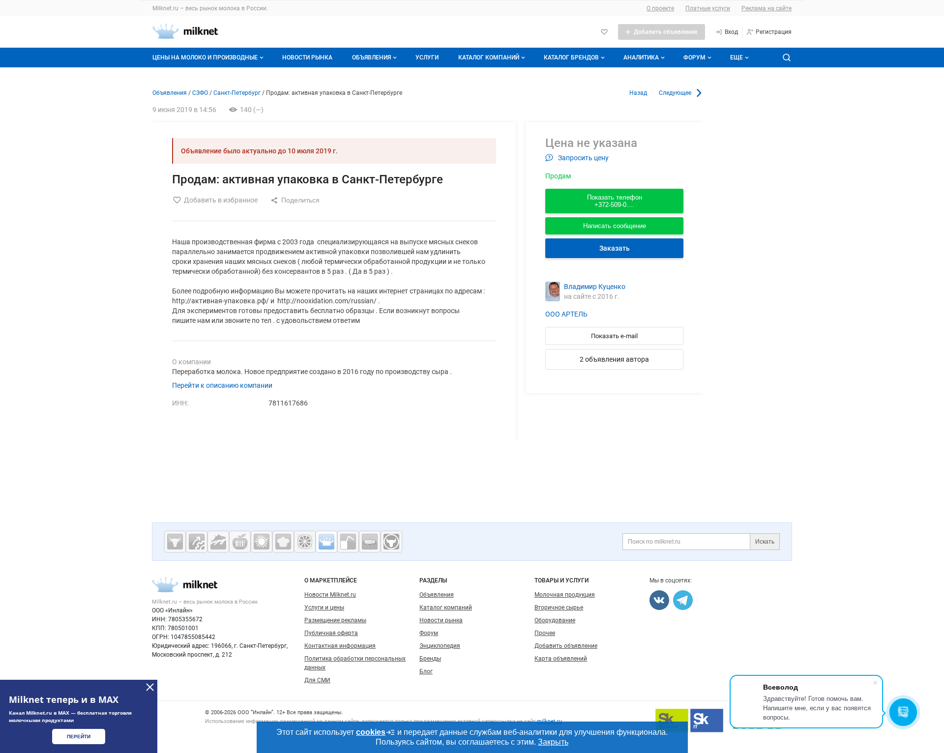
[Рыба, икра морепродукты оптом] (218, 542)
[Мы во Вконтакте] (659, 600)
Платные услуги (707, 8)
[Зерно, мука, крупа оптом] (261, 542)
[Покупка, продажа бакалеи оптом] (370, 542)
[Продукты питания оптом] (240, 542)
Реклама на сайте (766, 8)
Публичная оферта (331, 633)
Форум (694, 57)
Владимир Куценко (594, 286)
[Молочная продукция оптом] (326, 542)
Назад (638, 92)
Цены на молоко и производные (205, 57)
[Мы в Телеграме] (683, 600)
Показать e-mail (614, 336)
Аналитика (641, 57)
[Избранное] (604, 32)
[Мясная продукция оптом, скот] (175, 542)
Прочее (544, 633)
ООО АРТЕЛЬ (566, 314)
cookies (370, 732)
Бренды (430, 658)
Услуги (427, 57)
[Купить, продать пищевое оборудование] (197, 542)
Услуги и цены (324, 607)
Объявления (371, 57)
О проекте (660, 8)
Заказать (614, 248)
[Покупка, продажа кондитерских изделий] (283, 542)
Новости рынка (307, 57)
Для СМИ (317, 680)
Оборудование (554, 620)
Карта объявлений (560, 658)
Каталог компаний (488, 57)
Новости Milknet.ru (330, 594)
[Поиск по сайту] (786, 57)
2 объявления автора (614, 359)
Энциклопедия (439, 645)
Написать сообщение (614, 226)
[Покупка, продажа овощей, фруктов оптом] (305, 542)
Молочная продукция (564, 594)
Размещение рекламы (335, 620)
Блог (426, 671)
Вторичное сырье (558, 607)
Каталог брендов (571, 57)
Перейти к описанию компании (222, 385)
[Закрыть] (150, 687)
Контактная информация (340, 645)
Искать (764, 541)
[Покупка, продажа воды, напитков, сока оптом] (348, 542)
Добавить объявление (565, 645)
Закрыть (553, 742)
